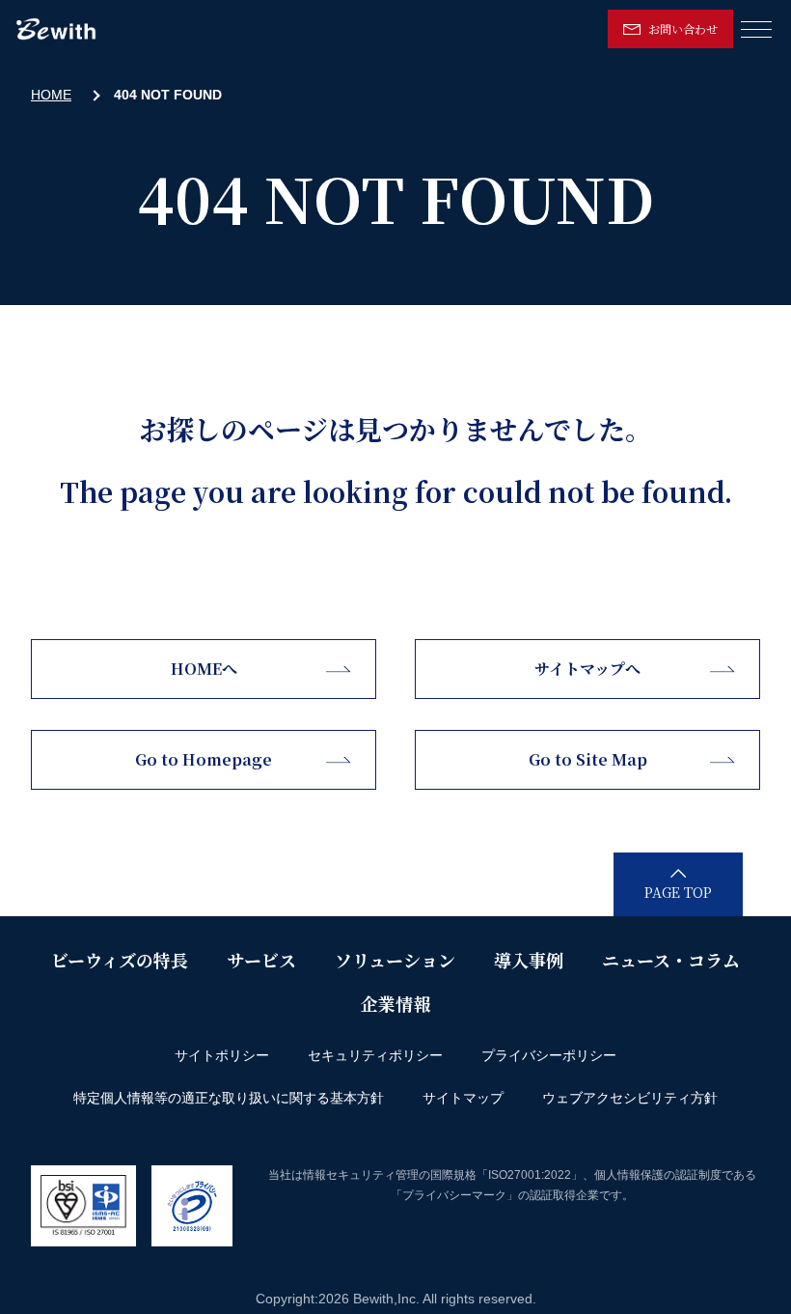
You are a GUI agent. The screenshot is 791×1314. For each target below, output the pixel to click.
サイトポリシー (222, 1055)
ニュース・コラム (671, 959)
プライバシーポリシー (548, 1055)
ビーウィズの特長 (119, 959)
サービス (261, 959)
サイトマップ (463, 1097)
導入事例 (528, 959)
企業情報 (395, 1003)
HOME (51, 94)
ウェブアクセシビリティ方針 (630, 1097)
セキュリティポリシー (375, 1055)
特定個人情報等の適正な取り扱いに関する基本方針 (228, 1097)
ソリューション (395, 959)
